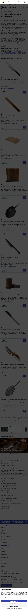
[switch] (25, 2)
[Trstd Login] (26, 2)
